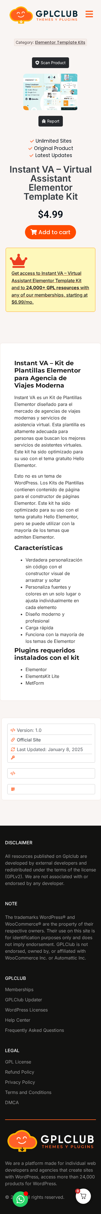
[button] (50, 232)
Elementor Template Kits (60, 42)
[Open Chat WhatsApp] (20, 1199)
